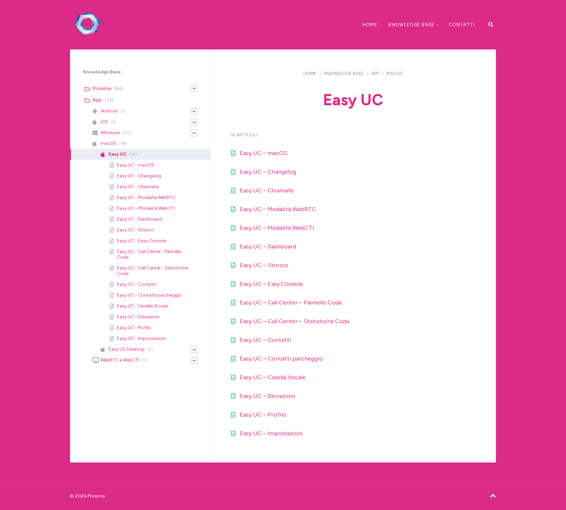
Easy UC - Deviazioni (138, 317)
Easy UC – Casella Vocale (273, 377)
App (375, 73)
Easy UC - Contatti (136, 284)
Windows (110, 132)
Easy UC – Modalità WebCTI (277, 227)
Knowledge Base (411, 25)
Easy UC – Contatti (265, 339)
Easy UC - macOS (135, 165)
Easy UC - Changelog (139, 176)
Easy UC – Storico (264, 265)
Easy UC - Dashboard (139, 219)
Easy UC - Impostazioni (141, 338)
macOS (395, 73)
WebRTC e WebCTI (120, 360)
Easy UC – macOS (263, 153)
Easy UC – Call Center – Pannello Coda (291, 302)
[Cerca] (491, 24)
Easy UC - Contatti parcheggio (149, 295)
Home (370, 25)
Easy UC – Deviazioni (267, 396)
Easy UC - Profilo (134, 327)
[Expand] (194, 88)
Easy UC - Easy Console (141, 241)
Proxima (101, 88)
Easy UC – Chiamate (267, 190)
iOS (104, 122)
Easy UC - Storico (135, 230)
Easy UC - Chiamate (138, 186)
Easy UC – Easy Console (271, 283)
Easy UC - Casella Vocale (142, 306)
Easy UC (118, 154)
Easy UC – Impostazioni (271, 433)
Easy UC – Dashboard (268, 246)
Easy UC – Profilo (263, 414)
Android (109, 111)
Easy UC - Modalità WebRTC (146, 197)
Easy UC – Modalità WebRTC (278, 209)
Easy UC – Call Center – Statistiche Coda (294, 321)
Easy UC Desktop (127, 349)
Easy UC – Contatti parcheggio (281, 358)
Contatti (462, 25)
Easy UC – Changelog (268, 171)
